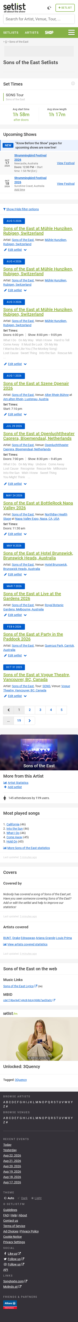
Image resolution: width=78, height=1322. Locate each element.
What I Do (13, 833)
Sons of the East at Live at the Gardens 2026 (32, 596)
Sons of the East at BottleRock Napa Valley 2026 (38, 505)
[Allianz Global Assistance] (10, 1304)
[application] (39, 1039)
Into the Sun (14, 828)
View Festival (66, 163)
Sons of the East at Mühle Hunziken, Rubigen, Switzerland (38, 231)
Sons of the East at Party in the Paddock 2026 (33, 636)
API (5, 1269)
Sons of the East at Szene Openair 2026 (36, 386)
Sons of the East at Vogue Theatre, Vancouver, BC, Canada (36, 677)
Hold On (11, 841)
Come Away (14, 837)
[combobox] (39, 19)
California (13, 824)
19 (19, 721)
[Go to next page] (29, 721)
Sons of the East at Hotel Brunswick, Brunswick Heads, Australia (38, 555)
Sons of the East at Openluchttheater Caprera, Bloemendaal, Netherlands (39, 436)
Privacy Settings (14, 1242)
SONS (46, 686)
